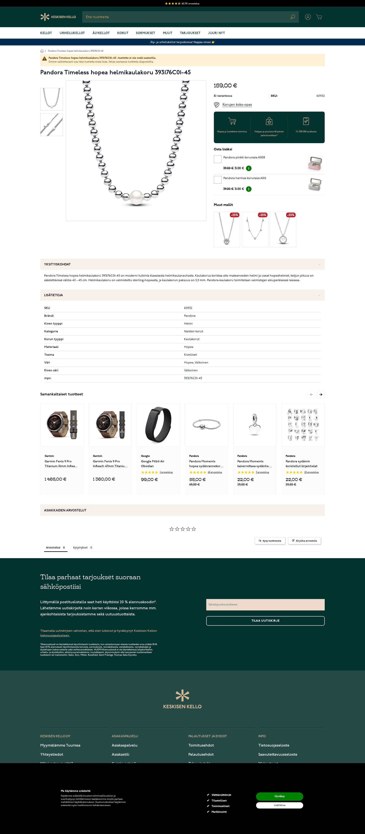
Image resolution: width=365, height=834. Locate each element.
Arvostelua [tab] (53, 547)
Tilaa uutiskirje (266, 620)
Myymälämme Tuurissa (60, 745)
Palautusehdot (201, 754)
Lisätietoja (53, 295)
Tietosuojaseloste (273, 745)
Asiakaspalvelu (124, 745)
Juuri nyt (216, 33)
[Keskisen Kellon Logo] (58, 17)
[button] (321, 394)
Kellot (46, 33)
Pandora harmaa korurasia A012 (244, 178)
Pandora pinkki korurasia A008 (244, 157)
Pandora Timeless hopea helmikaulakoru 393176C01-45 (75, 51)
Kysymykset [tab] (80, 547)
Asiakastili (120, 754)
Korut (122, 33)
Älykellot (101, 33)
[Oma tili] (308, 17)
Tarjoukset (190, 33)
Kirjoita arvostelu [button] (306, 540)
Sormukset (145, 33)
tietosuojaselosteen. (55, 635)
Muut (167, 33)
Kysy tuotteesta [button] (272, 540)
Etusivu (42, 50)
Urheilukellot (72, 33)
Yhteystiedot (51, 754)
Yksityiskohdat (57, 264)
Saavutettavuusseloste (277, 754)
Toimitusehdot (201, 745)
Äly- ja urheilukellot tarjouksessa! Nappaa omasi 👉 (182, 42)
